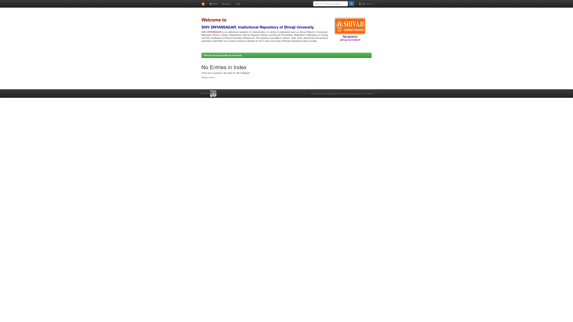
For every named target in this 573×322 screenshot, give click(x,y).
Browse (226, 3)
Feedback (368, 93)
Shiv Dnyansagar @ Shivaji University (223, 55)
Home (214, 3)
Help (238, 3)
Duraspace (356, 93)
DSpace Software (319, 93)
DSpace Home (208, 77)
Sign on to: (366, 3)
